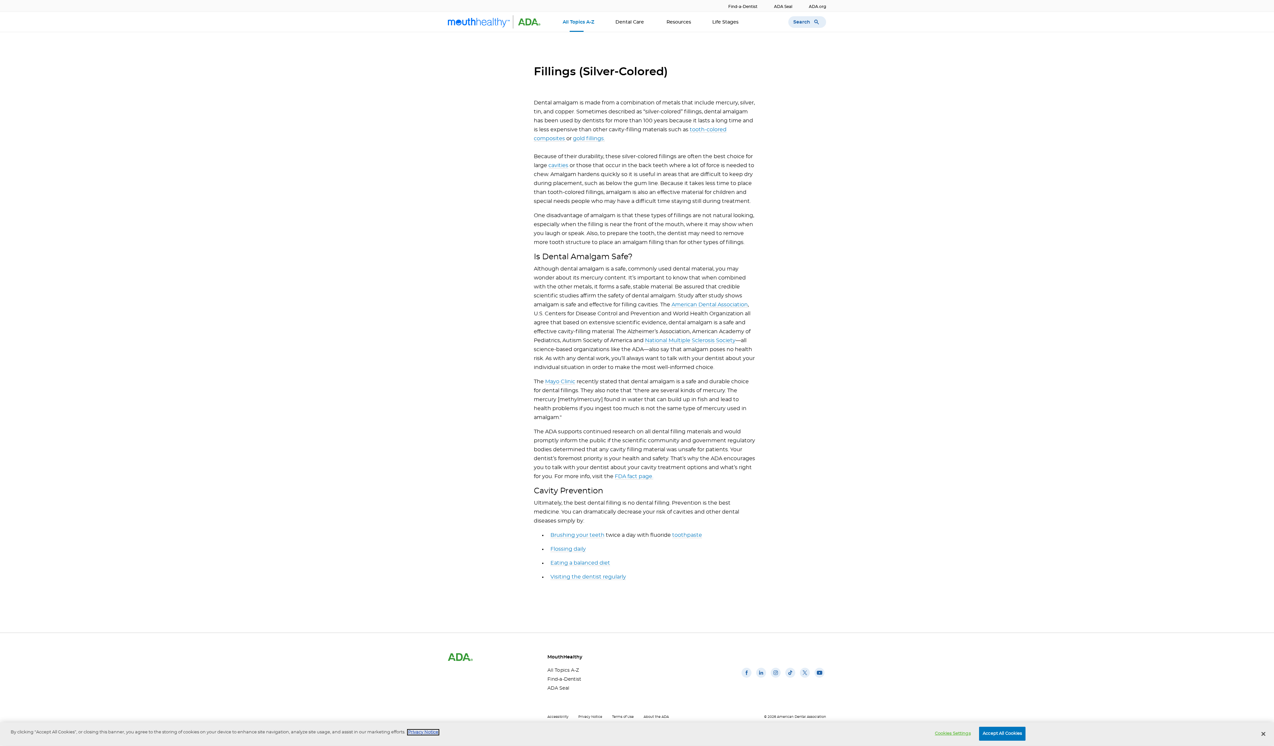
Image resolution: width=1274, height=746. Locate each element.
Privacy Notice (590, 716)
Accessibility (557, 716)
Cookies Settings (953, 733)
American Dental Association (710, 304)
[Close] (1263, 733)
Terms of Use (623, 716)
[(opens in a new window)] (746, 677)
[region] (637, 734)
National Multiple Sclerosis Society (690, 340)
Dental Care (630, 22)
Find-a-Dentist (742, 7)
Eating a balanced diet (580, 563)
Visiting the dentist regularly (588, 577)
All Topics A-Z (578, 22)
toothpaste (687, 535)
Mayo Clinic (560, 381)
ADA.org (817, 7)
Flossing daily (568, 549)
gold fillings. (589, 138)
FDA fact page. (634, 476)
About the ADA (656, 716)
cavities (558, 165)
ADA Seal (783, 7)
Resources (679, 22)
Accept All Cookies (1002, 733)
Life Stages (726, 22)
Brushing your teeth (577, 535)
